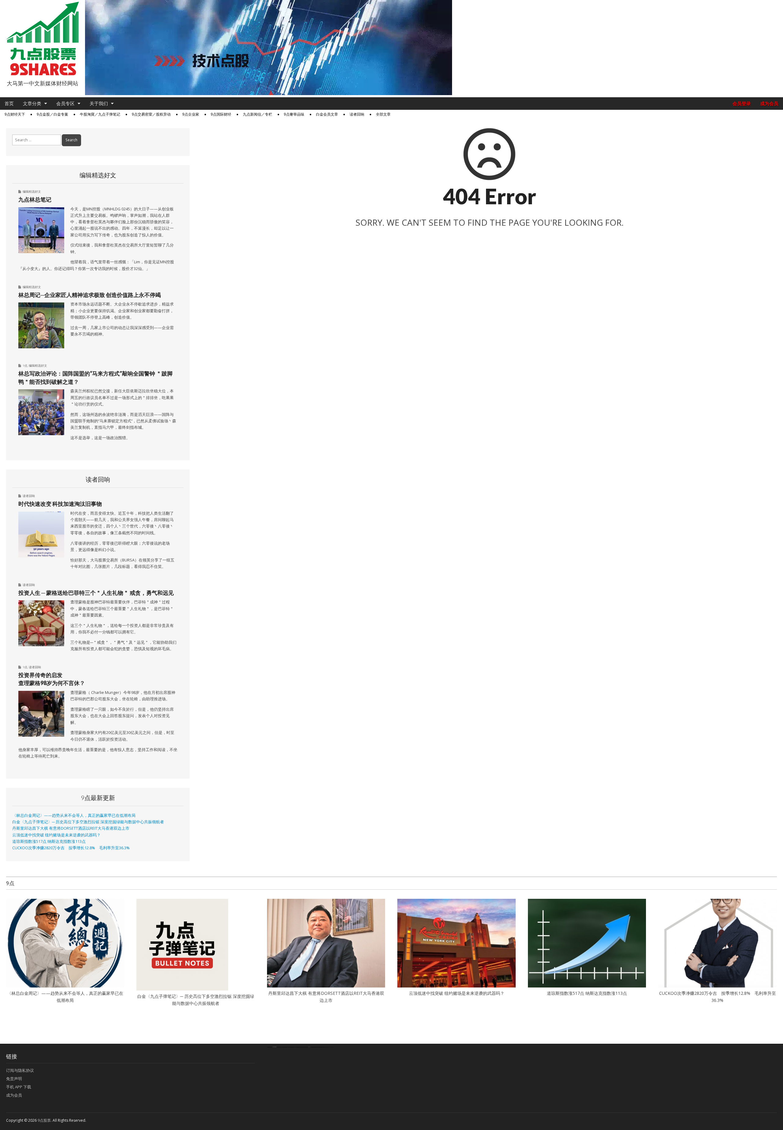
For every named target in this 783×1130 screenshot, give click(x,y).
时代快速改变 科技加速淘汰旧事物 (60, 503)
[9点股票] (42, 38)
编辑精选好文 (32, 191)
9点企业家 (190, 114)
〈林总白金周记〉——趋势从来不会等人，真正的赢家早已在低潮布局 (73, 815)
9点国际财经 (221, 114)
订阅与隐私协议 (20, 1070)
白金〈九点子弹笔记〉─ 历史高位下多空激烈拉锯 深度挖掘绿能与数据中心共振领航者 (88, 821)
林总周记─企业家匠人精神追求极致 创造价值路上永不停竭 (89, 294)
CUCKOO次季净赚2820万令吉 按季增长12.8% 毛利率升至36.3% (71, 847)
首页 (9, 103)
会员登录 (742, 103)
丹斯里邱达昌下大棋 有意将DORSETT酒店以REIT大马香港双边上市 (70, 828)
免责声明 (14, 1078)
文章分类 (32, 103)
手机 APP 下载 (18, 1087)
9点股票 (44, 1120)
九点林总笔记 (34, 199)
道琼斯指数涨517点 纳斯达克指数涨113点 (49, 841)
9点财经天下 (15, 114)
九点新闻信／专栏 (257, 114)
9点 (25, 365)
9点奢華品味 (294, 114)
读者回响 (357, 114)
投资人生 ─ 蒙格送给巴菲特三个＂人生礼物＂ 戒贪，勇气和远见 (96, 592)
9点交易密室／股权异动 (151, 114)
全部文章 (383, 114)
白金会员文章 (327, 114)
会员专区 (65, 103)
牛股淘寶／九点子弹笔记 (100, 114)
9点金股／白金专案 (52, 114)
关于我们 (99, 103)
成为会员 (769, 103)
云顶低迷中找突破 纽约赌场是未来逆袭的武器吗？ (56, 835)
